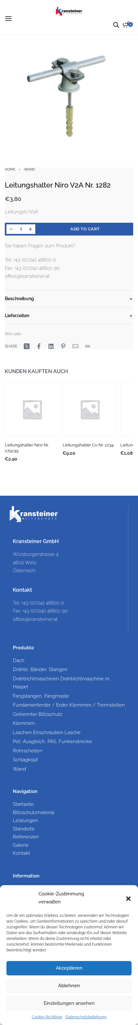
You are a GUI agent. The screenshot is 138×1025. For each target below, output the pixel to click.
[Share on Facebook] (39, 346)
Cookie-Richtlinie (47, 1017)
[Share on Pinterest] (63, 346)
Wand (29, 169)
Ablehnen (69, 986)
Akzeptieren (69, 968)
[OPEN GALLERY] (69, 95)
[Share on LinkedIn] (51, 346)
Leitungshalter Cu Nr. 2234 (88, 445)
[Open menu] (8, 18)
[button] (128, 898)
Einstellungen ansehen (69, 1003)
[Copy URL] (88, 346)
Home (10, 169)
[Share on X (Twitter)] (27, 346)
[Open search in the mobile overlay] (116, 24)
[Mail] (75, 346)
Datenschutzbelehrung (85, 1017)
